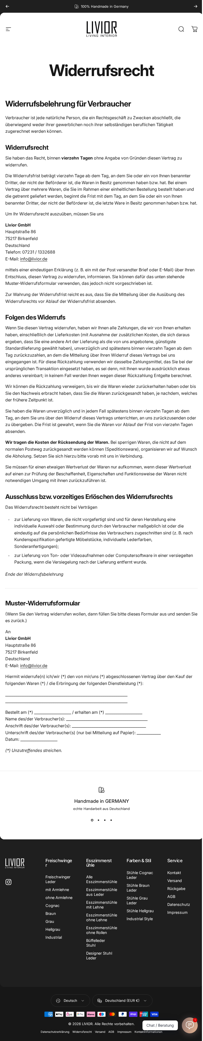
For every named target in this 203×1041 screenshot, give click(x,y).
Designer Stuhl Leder (99, 955)
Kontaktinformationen (148, 1032)
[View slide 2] (98, 820)
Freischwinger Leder (57, 879)
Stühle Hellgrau (140, 911)
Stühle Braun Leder (138, 887)
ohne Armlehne (58, 897)
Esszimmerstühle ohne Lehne (101, 917)
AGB (171, 896)
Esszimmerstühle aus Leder (101, 892)
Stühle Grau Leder (137, 900)
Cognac (52, 905)
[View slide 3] (105, 820)
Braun (50, 913)
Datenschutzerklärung (55, 1032)
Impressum (177, 912)
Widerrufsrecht (82, 1032)
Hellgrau (52, 929)
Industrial (53, 937)
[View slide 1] (92, 820)
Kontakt (174, 872)
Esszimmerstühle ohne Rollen (101, 930)
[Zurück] (7, 6)
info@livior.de (33, 259)
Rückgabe (176, 888)
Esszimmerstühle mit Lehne (101, 904)
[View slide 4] (111, 820)
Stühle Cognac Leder (140, 875)
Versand (174, 880)
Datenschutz (178, 904)
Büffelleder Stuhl (95, 942)
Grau (49, 921)
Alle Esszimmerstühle (101, 879)
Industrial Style (140, 918)
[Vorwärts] (195, 6)
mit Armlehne (57, 889)
